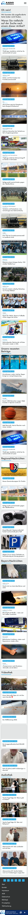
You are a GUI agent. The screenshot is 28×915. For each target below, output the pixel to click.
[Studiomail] (19, 880)
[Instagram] (12, 880)
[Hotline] (23, 880)
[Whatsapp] (4, 880)
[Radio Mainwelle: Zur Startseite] (12, 3)
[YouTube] (16, 880)
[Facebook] (8, 880)
